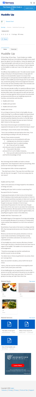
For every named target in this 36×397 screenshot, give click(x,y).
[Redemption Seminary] (18, 364)
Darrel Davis (5, 349)
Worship (3, 27)
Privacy (16, 390)
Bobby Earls (22, 332)
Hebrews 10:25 (5, 31)
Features (4, 390)
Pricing (10, 390)
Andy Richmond (6, 332)
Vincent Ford (9, 21)
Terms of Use (24, 390)
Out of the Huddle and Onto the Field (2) (14, 347)
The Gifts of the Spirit (8, 330)
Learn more (29, 8)
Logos (12, 388)
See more (32, 281)
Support (31, 390)
